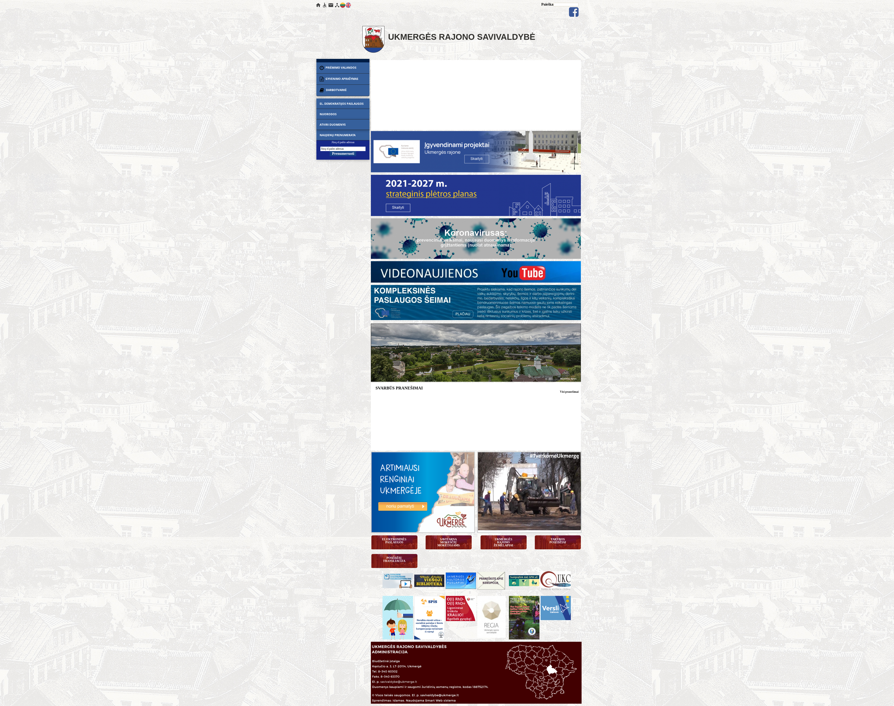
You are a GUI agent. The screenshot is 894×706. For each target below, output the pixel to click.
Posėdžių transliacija (394, 559)
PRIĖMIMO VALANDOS (340, 68)
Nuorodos (328, 114)
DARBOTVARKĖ (336, 90)
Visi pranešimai (569, 391)
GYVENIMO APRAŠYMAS (341, 79)
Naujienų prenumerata (338, 135)
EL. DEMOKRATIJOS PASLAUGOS (342, 104)
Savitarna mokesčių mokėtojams (448, 542)
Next (583, 492)
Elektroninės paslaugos (394, 540)
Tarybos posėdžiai (557, 540)
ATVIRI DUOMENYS (333, 125)
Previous (475, 492)
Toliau (579, 579)
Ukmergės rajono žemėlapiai (503, 542)
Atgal (372, 579)
